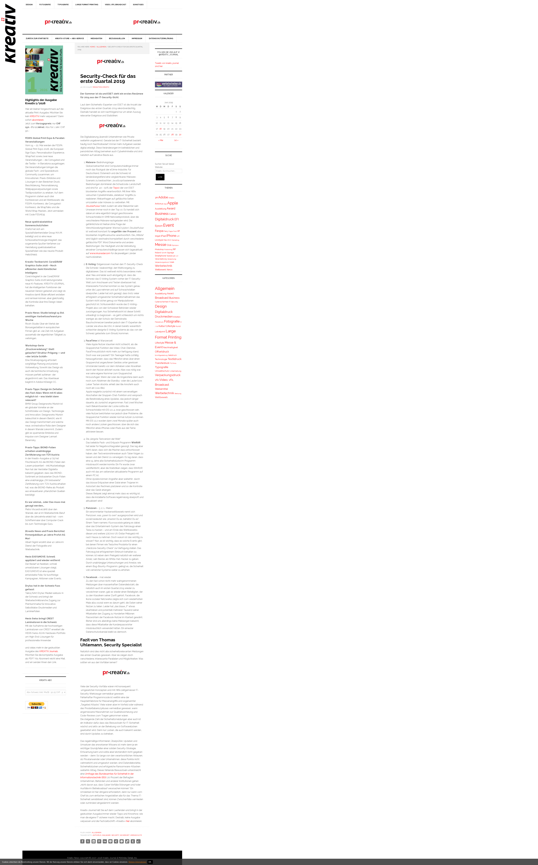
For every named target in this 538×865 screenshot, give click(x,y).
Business (162, 214)
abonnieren (38, 120)
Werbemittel (161, 389)
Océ (169, 245)
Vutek (171, 262)
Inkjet (157, 236)
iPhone (171, 235)
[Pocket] (110, 841)
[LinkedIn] (93, 841)
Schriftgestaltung (161, 355)
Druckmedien (164, 316)
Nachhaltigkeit (170, 347)
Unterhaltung (175, 371)
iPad (163, 235)
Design (161, 306)
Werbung (178, 393)
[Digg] (105, 841)
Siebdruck (172, 355)
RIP (174, 249)
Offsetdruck (162, 351)
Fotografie (172, 321)
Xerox (169, 269)
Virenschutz (136, 835)
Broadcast (162, 297)
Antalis (171, 198)
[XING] (116, 841)
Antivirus (97, 835)
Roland (158, 253)
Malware (106, 835)
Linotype (159, 240)
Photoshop (159, 249)
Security (115, 835)
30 (180, 134)
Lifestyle (159, 342)
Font (175, 231)
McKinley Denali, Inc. (128, 858)
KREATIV (34, 116)
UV (177, 256)
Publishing (168, 249)
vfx (157, 379)
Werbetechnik (163, 265)
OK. (150, 862)
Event (168, 225)
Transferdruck (162, 363)
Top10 (116, 187)
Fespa (159, 231)
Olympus (175, 245)
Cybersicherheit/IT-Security (166, 302)
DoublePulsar (93, 206)
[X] (88, 841)
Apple (172, 203)
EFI (176, 219)
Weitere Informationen (137, 862)
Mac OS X (167, 240)
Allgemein (96, 833)
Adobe (163, 197)
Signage (170, 253)
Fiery (166, 231)
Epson (159, 225)
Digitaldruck (164, 219)
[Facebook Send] (122, 841)
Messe (160, 244)
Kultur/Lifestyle (166, 326)
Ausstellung (160, 208)
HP (178, 231)
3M (156, 197)
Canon (172, 214)
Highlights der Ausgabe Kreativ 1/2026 (41, 101)
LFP (178, 236)
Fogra (171, 231)
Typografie (161, 367)
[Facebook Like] (138, 841)
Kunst (178, 326)
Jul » (176, 140)
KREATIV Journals (48, 651)
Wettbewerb (160, 270)
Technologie (161, 359)
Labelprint (160, 331)
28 (172, 134)
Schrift (164, 253)
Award (171, 208)
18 (160, 129)
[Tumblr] (133, 841)
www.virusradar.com (100, 253)
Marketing (175, 240)
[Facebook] (82, 841)
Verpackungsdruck (162, 262)
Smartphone (160, 256)
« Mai (160, 140)
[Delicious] (127, 841)
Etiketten (176, 317)
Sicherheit (124, 835)
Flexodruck (159, 322)
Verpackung (171, 259)
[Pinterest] (99, 841)
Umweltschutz (162, 371)
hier (128, 821)
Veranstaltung (161, 259)
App (165, 204)
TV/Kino (173, 363)
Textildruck (171, 256)
